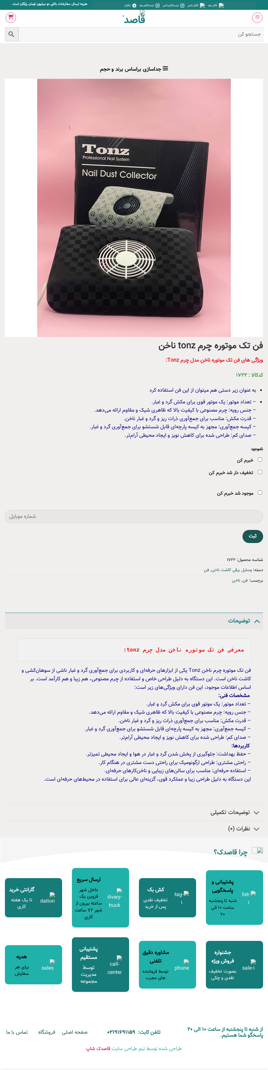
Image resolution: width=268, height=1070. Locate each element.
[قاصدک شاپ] (134, 17)
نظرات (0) (239, 828)
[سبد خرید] (11, 17)
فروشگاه (46, 1032)
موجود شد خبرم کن (236, 493)
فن (206, 570)
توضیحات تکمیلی (230, 812)
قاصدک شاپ (98, 1049)
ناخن (236, 580)
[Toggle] (256, 621)
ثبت (253, 536)
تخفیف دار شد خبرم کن (232, 473)
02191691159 (121, 1032)
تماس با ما (17, 1032)
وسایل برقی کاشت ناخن (231, 570)
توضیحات (239, 621)
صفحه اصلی (75, 1032)
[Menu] (257, 17)
